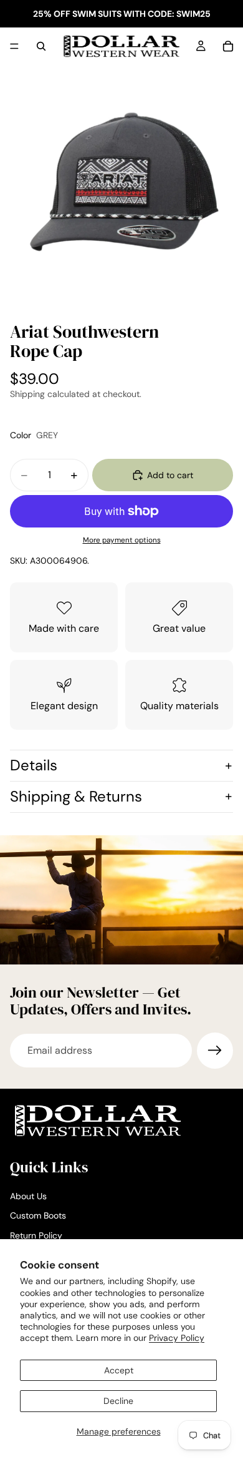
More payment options (122, 540)
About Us (28, 1196)
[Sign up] (215, 1051)
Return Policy (36, 1235)
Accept (118, 1370)
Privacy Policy (176, 1337)
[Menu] (14, 46)
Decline (118, 1400)
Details (33, 765)
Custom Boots (38, 1215)
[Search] (41, 46)
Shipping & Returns (76, 796)
